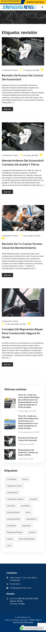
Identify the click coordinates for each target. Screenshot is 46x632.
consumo (11, 505)
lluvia (28, 512)
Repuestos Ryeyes (15, 532)
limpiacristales (13, 512)
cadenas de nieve (14, 485)
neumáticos (31, 519)
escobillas (25, 505)
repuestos (26, 525)
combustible (12, 492)
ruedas (10, 539)
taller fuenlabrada (26, 539)
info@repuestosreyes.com (20, 588)
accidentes (11, 479)
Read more (7, 109)
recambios (11, 525)
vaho (9, 545)
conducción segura (15, 499)
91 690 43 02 (15, 584)
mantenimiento (13, 519)
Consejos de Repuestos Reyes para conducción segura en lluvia (22, 333)
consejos (33, 499)
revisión (32, 532)
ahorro (25, 479)
